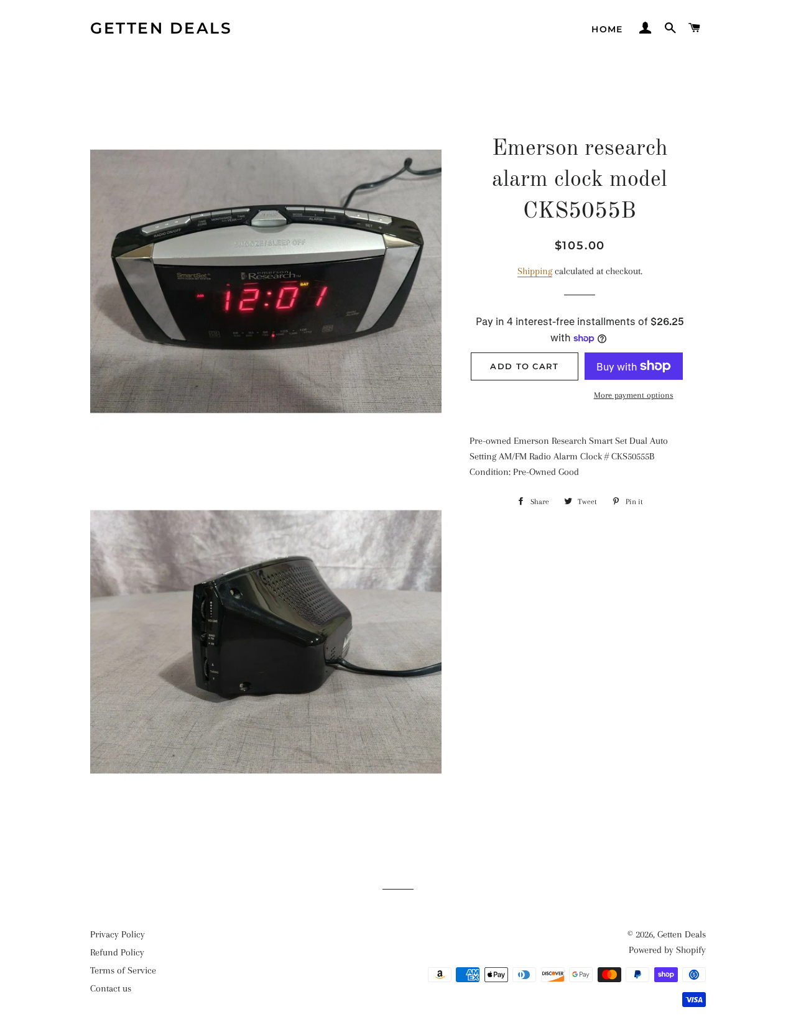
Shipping (534, 271)
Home (607, 29)
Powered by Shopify (667, 949)
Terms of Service (123, 970)
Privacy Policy (117, 934)
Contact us (110, 988)
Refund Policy (117, 952)
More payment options (633, 395)
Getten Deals (161, 28)
